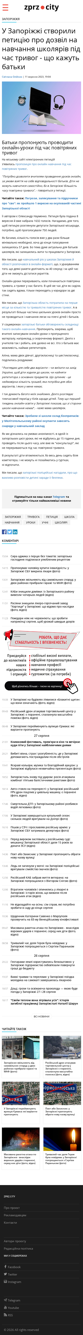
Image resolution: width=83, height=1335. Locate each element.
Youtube (13, 1308)
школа (69, 517)
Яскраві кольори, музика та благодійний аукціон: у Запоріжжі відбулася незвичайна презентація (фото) (46, 767)
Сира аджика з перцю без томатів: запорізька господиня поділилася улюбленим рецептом (41, 558)
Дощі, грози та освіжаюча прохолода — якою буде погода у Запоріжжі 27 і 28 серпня (44, 990)
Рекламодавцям (15, 1215)
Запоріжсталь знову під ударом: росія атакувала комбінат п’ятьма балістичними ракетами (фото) (43, 778)
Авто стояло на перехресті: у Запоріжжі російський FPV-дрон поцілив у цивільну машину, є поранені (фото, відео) (45, 792)
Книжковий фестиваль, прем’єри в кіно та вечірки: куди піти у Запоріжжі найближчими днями (45, 743)
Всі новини (41, 1016)
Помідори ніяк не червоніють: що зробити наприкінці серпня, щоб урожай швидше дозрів (43, 620)
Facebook (14, 1267)
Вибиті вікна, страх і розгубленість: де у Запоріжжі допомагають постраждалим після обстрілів (44, 755)
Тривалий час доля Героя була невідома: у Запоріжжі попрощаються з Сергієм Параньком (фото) (42, 946)
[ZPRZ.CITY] (41, 7)
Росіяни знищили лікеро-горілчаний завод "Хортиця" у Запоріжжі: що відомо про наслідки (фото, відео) (42, 606)
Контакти (10, 1222)
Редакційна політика (18, 1248)
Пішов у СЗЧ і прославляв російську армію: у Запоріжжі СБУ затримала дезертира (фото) (40, 829)
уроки (30, 522)
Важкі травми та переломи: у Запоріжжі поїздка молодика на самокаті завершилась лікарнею (42, 978)
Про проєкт (12, 1208)
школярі (61, 522)
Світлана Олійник (12, 76)
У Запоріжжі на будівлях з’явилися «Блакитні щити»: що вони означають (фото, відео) (45, 701)
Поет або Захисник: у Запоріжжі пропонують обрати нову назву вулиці (45, 855)
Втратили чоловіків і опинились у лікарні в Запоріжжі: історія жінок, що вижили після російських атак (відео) (39, 893)
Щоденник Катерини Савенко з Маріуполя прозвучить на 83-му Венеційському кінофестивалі (45, 917)
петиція (52, 517)
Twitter (12, 1274)
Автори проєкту (15, 1241)
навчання (12, 522)
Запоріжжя (11, 19)
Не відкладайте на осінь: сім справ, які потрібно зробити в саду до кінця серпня (43, 906)
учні (45, 522)
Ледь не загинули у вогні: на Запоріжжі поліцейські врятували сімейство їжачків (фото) (45, 867)
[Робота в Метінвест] (41, 661)
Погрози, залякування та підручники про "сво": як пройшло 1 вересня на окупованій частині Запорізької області (41, 203)
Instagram (14, 1282)
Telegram (59, 497)
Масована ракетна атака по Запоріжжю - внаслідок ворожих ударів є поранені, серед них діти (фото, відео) (45, 931)
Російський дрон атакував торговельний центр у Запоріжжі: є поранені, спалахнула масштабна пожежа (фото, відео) (43, 714)
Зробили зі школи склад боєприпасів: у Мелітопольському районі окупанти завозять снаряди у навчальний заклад (40, 421)
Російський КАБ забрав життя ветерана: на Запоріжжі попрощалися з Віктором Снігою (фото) (44, 879)
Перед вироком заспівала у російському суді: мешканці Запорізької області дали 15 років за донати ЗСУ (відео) (42, 842)
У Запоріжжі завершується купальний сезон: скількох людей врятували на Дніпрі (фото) (40, 817)
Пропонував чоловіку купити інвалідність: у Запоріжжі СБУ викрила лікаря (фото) (40, 569)
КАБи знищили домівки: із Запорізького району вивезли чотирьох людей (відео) (42, 593)
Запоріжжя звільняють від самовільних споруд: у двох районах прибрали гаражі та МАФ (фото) (43, 581)
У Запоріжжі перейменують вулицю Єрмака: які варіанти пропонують (42, 728)
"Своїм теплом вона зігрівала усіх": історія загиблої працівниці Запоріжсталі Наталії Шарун (44, 1001)
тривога (33, 517)
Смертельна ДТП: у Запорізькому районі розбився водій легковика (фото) (44, 805)
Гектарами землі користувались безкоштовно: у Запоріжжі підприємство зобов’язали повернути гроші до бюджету (43, 965)
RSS (10, 1315)
